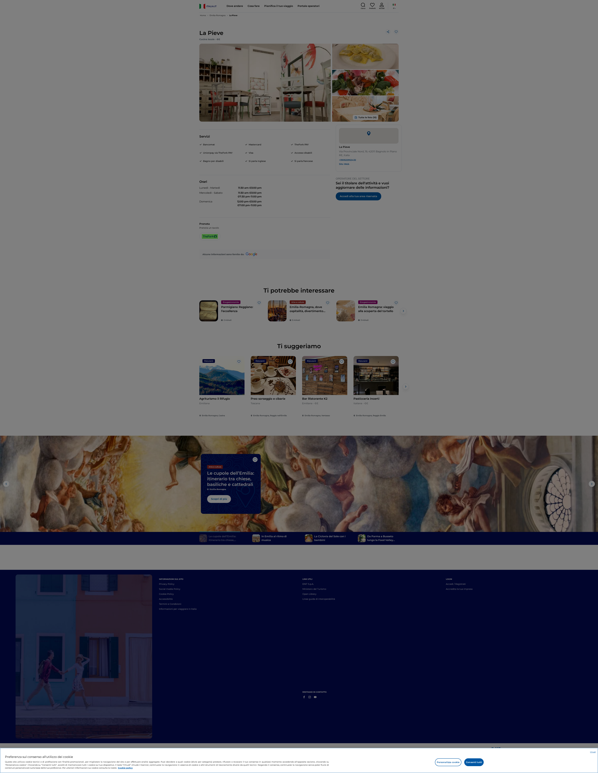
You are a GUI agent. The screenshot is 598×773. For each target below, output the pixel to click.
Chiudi (593, 752)
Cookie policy (125, 767)
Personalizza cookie (448, 762)
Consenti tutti (474, 762)
